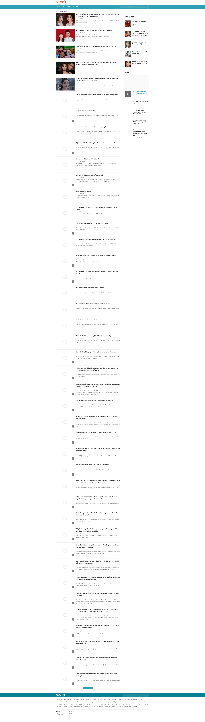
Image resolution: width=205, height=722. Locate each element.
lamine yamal (108, 701)
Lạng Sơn (101, 706)
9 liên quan (81, 113)
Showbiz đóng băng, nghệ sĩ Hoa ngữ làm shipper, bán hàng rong (96, 352)
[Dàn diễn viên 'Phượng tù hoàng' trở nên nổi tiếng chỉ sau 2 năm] (65, 438)
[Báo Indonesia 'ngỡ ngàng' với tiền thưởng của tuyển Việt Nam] (128, 23)
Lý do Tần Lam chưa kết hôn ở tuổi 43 (87, 320)
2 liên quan (82, 338)
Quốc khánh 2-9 (110, 703)
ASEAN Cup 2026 (74, 704)
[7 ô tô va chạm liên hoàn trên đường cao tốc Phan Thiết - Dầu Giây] (128, 113)
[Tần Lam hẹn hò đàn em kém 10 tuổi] (65, 164)
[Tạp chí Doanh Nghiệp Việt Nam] (77, 485)
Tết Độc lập (114, 699)
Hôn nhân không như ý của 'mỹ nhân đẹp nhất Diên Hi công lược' (96, 255)
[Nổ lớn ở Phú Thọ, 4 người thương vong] (128, 54)
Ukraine (94, 699)
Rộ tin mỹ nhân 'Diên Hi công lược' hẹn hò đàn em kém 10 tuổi (95, 143)
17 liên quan (82, 211)
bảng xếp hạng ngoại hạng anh (104, 699)
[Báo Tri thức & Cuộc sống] (78, 402)
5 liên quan (81, 322)
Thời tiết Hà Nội (94, 706)
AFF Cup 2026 (120, 699)
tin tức (116, 704)
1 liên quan (82, 306)
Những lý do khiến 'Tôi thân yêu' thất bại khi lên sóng (92, 464)
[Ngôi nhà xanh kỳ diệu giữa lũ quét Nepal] (128, 104)
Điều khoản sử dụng (59, 714)
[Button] (148, 7)
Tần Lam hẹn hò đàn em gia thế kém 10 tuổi (89, 175)
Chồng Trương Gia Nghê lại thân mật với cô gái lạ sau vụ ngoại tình (97, 95)
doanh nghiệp (76, 701)
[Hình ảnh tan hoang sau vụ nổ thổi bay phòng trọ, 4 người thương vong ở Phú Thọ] (128, 132)
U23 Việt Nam (59, 699)
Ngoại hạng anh (60, 703)
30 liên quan (139, 137)
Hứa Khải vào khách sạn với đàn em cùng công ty (91, 127)
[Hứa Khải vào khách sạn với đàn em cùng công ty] (65, 132)
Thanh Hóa (119, 706)
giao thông (64, 706)
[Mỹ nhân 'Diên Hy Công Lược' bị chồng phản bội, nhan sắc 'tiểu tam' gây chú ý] (65, 277)
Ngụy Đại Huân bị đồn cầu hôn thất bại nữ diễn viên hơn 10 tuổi (96, 46)
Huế (103, 701)
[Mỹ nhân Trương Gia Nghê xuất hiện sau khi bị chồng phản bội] (65, 245)
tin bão (99, 701)
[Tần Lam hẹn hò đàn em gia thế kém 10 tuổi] (65, 180)
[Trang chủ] (61, 2)
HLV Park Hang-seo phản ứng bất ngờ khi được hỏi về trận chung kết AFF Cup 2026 (140, 33)
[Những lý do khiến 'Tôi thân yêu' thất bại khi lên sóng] (65, 470)
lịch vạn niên (83, 701)
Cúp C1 (133, 703)
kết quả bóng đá (60, 701)
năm (127, 704)
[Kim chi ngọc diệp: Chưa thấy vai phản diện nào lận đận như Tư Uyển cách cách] (65, 598)
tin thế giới (76, 699)
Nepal (98, 704)
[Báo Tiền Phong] (77, 32)
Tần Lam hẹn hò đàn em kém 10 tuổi (87, 159)
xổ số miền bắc (104, 704)
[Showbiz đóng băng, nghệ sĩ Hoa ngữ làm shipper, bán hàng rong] (65, 357)
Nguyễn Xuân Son (145, 704)
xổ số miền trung (141, 701)
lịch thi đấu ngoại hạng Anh (89, 704)
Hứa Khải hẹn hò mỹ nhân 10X (85, 111)
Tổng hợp (71, 713)
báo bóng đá (121, 704)
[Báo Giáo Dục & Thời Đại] (133, 27)
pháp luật (82, 699)
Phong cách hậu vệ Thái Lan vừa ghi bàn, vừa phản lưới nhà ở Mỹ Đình (139, 63)
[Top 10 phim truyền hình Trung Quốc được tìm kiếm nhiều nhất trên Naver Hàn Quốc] (65, 647)
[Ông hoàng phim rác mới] (65, 196)
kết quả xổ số (88, 699)
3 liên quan (82, 193)
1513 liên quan (83, 18)
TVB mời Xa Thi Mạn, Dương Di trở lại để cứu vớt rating (93, 336)
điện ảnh (70, 706)
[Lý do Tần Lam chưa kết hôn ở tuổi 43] (65, 325)
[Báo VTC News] (134, 55)
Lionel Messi (66, 704)
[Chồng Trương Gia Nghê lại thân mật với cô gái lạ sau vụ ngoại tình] (65, 100)
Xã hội (129, 703)
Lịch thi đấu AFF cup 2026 (82, 703)
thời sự (103, 703)
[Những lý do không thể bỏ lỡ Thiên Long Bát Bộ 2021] (65, 228)
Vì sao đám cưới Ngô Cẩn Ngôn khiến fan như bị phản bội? (94, 30)
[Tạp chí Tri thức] (77, 48)
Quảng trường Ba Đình (68, 699)
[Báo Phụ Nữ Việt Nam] (78, 225)
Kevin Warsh (138, 703)
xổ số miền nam (118, 703)
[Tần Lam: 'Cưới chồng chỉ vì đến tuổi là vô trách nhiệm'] (65, 309)
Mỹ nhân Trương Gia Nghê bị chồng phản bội (90, 288)
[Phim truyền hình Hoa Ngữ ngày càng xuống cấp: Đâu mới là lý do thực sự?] (65, 679)
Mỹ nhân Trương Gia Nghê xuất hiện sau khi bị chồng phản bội (95, 239)
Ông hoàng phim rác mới (84, 191)
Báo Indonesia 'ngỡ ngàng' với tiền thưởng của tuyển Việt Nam (139, 23)
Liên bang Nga (107, 706)
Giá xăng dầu (67, 703)
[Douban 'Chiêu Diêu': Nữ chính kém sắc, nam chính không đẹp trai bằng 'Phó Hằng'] (65, 663)
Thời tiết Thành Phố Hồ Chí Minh (131, 699)
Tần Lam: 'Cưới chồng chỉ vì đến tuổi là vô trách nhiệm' (93, 304)
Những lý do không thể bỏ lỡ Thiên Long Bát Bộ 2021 (92, 223)
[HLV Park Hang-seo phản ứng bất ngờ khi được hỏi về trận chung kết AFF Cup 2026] (128, 34)
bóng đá (113, 706)
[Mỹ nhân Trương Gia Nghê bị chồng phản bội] (65, 293)
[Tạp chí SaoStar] (77, 18)
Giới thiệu (57, 713)
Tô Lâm (89, 701)
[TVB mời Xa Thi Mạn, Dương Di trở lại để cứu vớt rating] (65, 341)
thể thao (124, 703)
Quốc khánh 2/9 (87, 706)
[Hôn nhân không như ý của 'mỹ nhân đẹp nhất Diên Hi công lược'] (65, 261)
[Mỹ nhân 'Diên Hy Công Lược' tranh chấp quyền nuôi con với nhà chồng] (65, 212)
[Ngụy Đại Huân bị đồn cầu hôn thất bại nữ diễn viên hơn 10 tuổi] (65, 52)
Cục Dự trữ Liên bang (125, 701)
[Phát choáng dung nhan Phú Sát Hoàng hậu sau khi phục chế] (65, 405)
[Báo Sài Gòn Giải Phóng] (134, 116)
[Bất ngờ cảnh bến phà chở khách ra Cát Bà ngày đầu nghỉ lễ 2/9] (128, 122)
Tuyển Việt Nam (60, 704)
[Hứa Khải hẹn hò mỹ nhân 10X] (65, 116)
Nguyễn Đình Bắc (116, 701)
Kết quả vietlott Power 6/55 (134, 704)
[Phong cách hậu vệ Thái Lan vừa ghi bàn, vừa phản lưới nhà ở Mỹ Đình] (128, 64)
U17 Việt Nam (133, 701)
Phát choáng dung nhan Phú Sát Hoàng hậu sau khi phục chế (94, 400)
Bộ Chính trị (94, 701)
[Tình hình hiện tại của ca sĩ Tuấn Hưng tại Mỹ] (128, 44)
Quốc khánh (73, 703)
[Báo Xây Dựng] (134, 37)
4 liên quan (138, 97)
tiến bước (59, 706)
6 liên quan (81, 48)
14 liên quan (82, 145)
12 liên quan (82, 533)
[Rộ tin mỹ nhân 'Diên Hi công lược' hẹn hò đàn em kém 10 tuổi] (65, 148)
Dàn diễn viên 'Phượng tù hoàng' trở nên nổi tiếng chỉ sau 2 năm (96, 432)
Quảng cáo (57, 717)
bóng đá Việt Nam (68, 701)
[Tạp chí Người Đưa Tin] (77, 145)
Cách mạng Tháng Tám (77, 706)
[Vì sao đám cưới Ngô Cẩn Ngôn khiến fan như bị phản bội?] (65, 35)
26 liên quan (82, 32)
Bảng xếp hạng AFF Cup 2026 (95, 703)
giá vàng (140, 699)
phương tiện (110, 704)
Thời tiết (80, 704)
